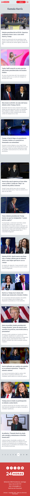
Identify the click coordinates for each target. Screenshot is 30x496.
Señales (21, 2)
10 (26, 454)
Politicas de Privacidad (15, 488)
